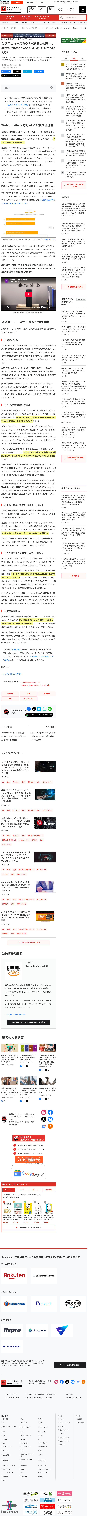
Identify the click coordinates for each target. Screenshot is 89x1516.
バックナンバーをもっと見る (30, 942)
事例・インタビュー (65, 1437)
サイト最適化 (43, 1443)
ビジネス (35, 1190)
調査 (40, 1476)
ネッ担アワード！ (41, 9)
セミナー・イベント (65, 1422)
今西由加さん (17, 649)
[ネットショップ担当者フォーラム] (11, 1385)
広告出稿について (71, 10)
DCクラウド (69, 1)
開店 (22, 1469)
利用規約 (70, 1394)
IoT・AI (64, 1)
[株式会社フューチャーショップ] (14, 1304)
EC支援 (69, 3)
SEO (4, 1432)
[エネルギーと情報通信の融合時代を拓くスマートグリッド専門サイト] (30, 1507)
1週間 (74, 59)
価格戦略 (5, 1461)
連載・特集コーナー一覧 (17, 28)
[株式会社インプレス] (9, 1507)
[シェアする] (29, 709)
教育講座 (65, 3)
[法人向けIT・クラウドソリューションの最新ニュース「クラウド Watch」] (47, 1500)
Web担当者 (30, 2)
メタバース (45, 23)
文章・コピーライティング (27, 1455)
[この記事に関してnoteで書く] (44, 709)
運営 (40, 1455)
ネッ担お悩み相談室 (31, 9)
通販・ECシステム (44, 1473)
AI (38, 23)
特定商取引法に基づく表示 (35, 1397)
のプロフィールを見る (28, 1022)
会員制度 (23, 1439)
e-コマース (8, 1190)
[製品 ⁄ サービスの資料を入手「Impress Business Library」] (64, 1507)
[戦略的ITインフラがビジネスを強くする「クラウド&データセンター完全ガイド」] (30, 1494)
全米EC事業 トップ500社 (17, 104)
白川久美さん (46, 656)
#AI (39, 682)
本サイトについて (12, 1394)
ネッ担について (61, 10)
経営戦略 (49, 1190)
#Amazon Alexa (27, 685)
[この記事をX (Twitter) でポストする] (34, 709)
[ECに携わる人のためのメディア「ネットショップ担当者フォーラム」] (47, 1507)
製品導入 (43, 2)
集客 (53, 23)
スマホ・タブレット (8, 1447)
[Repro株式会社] (12, 1330)
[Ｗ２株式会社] (62, 1330)
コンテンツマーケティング (67, 23)
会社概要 (50, 1397)
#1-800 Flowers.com (28, 682)
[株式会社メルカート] (37, 1330)
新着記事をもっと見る (75, 287)
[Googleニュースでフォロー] (78, 1382)
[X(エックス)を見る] (67, 1382)
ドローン (60, 3)
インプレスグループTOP (74, 1397)
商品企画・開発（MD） (9, 1465)
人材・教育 (24, 1465)
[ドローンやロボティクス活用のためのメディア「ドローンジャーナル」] (47, 1513)
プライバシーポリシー (13, 1397)
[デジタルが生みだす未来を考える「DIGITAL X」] (30, 1513)
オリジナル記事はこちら (12, 674)
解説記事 (79, 1419)
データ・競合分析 (26, 1447)
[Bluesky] (73, 1382)
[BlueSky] (50, 1119)
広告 (4, 1435)
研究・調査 (75, 1)
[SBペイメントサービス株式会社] (44, 1276)
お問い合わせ (51, 1394)
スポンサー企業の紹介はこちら (70, 1365)
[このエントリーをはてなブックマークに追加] (39, 709)
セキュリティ (42, 1465)
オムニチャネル (7, 1469)
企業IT (54, 1)
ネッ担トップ (4, 28)
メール (23, 1432)
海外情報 (25, 23)
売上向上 (5, 1439)
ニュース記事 (81, 1422)
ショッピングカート (8, 1473)
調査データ (63, 1434)
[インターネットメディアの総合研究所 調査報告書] (30, 1500)
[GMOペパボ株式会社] (73, 1304)
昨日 (65, 59)
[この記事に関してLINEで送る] (50, 709)
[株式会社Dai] (44, 1304)
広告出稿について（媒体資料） (35, 1394)
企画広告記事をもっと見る (75, 458)
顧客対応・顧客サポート (27, 1461)
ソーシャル (42, 1432)
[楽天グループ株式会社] (14, 1276)
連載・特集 (4, 23)
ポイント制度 (43, 1447)
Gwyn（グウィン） (49, 239)
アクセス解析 (25, 1443)
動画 (40, 1450)
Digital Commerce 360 (16, 1014)
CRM (40, 1439)
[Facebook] (50, 1112)
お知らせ (62, 1426)
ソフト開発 (59, 1)
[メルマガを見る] (56, 1382)
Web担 (14, 1124)
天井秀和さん (35, 656)
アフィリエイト (43, 1427)
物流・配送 (42, 1461)
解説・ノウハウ (64, 1430)
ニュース (62, 1419)
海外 (16, 23)
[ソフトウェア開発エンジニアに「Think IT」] (47, 1494)
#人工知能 (46, 685)
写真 (22, 1450)
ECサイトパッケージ (45, 1469)
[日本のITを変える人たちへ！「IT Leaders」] (64, 1500)
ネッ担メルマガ (51, 9)
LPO (4, 1443)
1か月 (82, 59)
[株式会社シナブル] (12, 1346)
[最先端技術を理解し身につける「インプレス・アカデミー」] (64, 1513)
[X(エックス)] (43, 1119)
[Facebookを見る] (62, 1382)
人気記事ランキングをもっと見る (75, 185)
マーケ (22, 1190)
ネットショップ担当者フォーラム (11, 9)
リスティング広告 (26, 1427)
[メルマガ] (43, 1112)
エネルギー (55, 3)
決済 (22, 1473)
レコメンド (6, 1450)
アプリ (41, 1435)
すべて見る (75, 576)
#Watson (37, 685)
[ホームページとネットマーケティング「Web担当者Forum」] (64, 1494)
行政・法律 (24, 1476)
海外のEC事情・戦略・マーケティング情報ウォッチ (39, 28)
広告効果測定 (7, 1455)
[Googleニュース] (43, 1126)
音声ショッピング (26, 1435)
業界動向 (5, 1476)
